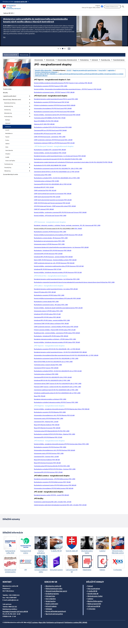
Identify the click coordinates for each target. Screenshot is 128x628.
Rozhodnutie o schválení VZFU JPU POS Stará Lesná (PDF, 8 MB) (53, 127)
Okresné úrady (24, 55)
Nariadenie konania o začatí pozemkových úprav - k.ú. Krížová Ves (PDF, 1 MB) (57, 279)
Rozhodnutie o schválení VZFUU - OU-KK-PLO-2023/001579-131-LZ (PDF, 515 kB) (58, 371)
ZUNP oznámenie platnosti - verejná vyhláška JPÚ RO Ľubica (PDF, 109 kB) (56, 326)
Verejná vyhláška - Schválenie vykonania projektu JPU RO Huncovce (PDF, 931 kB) (58, 272)
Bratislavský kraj (8, 106)
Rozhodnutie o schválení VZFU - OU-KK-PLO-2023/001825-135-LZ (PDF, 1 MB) (57, 178)
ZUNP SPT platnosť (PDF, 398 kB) (44, 209)
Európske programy (52, 594)
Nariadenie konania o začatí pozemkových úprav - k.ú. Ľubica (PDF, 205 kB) (56, 289)
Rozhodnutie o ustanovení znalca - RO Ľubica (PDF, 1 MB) (51, 305)
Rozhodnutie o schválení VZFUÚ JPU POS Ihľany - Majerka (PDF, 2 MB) (54, 434)
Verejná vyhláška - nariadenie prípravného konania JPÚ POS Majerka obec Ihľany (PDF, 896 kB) (61, 409)
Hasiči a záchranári (52, 604)
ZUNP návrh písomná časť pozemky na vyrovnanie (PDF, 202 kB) (53, 200)
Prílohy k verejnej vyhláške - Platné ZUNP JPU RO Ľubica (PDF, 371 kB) (55, 330)
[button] (9, 13)
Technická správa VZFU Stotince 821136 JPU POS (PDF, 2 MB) (52, 466)
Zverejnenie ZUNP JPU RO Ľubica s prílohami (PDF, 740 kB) (51, 323)
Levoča (7, 130)
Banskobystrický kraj (9, 103)
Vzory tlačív (102, 70)
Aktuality (5, 92)
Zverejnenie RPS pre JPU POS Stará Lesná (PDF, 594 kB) (50, 130)
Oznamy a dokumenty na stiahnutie (46, 72)
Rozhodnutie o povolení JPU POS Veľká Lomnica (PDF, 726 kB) (52, 482)
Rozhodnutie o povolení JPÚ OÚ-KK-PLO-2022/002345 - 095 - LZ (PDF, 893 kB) (57, 349)
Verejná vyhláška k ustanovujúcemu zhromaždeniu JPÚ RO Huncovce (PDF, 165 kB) (58, 235)
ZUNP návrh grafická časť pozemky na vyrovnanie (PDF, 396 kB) (52, 193)
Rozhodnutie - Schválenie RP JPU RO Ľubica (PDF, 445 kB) (51, 336)
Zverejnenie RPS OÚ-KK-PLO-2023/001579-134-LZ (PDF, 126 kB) (53, 377)
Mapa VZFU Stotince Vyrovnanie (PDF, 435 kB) (47, 463)
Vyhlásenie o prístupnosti (55, 622)
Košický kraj (7, 109)
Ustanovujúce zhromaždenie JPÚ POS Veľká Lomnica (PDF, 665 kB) (53, 488)
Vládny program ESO (94, 604)
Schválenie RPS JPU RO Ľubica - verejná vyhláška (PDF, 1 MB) (52, 320)
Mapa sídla (42, 622)
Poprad (7, 137)
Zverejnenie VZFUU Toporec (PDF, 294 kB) (46, 368)
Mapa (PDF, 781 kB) (39, 396)
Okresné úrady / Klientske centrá (12, 99)
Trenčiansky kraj (8, 164)
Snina (6, 147)
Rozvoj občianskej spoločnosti (56, 611)
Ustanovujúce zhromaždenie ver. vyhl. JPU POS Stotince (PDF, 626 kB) (54, 450)
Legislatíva (111, 70)
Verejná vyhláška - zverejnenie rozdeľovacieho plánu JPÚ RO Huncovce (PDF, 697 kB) (59, 266)
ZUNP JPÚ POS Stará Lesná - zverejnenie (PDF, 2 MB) (49, 137)
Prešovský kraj (8, 116)
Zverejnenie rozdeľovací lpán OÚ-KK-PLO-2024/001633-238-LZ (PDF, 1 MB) (56, 390)
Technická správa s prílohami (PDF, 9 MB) (46, 374)
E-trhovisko (91, 609)
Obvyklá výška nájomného (43, 70)
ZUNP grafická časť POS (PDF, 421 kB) (45, 190)
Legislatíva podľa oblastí (9, 96)
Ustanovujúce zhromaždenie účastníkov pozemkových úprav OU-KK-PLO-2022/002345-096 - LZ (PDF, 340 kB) (66, 355)
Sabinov (7, 143)
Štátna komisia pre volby (54, 589)
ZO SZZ (69, 70)
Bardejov (7, 120)
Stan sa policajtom (93, 589)
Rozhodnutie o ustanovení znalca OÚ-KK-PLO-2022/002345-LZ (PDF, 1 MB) (56, 358)
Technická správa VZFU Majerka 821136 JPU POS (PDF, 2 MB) (51, 431)
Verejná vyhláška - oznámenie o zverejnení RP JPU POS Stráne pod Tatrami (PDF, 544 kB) (60, 212)
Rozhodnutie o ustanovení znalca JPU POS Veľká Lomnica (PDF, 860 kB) (55, 485)
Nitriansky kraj (8, 113)
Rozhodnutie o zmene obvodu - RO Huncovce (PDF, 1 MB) (51, 238)
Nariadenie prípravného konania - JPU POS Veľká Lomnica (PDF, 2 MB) (54, 479)
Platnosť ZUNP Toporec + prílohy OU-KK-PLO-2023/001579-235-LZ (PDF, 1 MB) (57, 387)
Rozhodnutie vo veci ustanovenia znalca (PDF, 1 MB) (49, 241)
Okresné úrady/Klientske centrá (56, 591)
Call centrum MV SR (93, 606)
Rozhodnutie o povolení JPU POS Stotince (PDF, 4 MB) (50, 447)
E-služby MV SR (92, 591)
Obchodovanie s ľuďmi (94, 596)
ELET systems (33, 622)
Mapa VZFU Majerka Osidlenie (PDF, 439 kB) (46, 425)
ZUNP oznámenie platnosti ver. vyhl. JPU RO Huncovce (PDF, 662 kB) (54, 263)
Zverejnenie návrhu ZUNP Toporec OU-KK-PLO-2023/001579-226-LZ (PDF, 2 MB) (57, 383)
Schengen (49, 609)
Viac (4, 37)
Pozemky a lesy (105, 60)
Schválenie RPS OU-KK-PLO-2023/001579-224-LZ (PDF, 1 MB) (52, 380)
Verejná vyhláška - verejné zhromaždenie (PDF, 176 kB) (50, 153)
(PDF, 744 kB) (58, 228)
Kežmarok (8, 126)
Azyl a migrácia (51, 599)
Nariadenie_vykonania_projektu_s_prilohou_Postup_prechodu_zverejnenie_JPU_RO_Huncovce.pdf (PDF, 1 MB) (67, 225)
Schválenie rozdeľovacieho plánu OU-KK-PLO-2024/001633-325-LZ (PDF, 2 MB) (57, 393)
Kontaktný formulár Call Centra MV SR (15, 611)
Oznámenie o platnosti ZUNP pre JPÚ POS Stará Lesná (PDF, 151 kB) (54, 143)
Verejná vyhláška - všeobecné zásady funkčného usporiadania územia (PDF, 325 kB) (58, 308)
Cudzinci (90, 599)
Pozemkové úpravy (118, 60)
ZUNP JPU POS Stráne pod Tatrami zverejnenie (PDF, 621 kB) (52, 203)
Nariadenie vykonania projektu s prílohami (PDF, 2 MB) (50, 399)
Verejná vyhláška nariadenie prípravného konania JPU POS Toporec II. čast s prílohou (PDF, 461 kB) (63, 83)
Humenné (7, 123)
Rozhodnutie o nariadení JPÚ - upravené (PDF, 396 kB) (50, 149)
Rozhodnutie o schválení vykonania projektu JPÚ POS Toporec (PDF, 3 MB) (56, 402)
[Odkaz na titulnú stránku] (12, 6)
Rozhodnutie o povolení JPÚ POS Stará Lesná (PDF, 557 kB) (51, 102)
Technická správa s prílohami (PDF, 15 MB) (46, 181)
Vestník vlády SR (92, 594)
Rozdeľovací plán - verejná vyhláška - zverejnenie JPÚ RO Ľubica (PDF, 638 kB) (57, 333)
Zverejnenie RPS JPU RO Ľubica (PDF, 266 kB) (47, 317)
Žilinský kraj (7, 171)
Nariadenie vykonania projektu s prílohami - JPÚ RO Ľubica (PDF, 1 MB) (55, 339)
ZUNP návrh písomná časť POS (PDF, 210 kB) (47, 197)
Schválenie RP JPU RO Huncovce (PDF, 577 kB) (47, 269)
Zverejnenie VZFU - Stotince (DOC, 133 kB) (46, 456)
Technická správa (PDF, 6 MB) (42, 175)
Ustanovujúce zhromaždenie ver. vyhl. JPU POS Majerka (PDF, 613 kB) (54, 415)
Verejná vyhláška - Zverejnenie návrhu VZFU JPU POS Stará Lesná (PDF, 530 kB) (57, 115)
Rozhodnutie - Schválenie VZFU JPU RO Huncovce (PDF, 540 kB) (52, 250)
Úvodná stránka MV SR (10, 55)
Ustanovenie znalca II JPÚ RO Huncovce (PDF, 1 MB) (49, 244)
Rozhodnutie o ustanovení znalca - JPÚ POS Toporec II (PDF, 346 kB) (54, 92)
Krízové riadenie (51, 606)
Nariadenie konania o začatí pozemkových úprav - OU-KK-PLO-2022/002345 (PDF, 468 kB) (60, 352)
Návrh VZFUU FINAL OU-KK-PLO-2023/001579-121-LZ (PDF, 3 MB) (53, 361)
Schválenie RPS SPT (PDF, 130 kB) (44, 187)
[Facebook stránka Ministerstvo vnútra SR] (102, 6)
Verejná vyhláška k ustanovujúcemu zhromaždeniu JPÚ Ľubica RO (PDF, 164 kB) (57, 298)
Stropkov (7, 154)
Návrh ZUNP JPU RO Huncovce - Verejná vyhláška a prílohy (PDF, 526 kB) (55, 260)
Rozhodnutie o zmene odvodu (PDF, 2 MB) (46, 301)
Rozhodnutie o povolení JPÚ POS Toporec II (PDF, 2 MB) (50, 86)
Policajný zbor (50, 596)
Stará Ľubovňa (9, 150)
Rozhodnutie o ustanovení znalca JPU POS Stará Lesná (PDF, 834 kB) (54, 111)
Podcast (90, 586)
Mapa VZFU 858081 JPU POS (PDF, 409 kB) (46, 121)
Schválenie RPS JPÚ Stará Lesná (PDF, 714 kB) (47, 133)
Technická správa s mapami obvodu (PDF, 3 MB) (48, 365)
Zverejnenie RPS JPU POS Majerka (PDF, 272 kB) (48, 437)
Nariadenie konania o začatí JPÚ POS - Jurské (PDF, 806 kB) (51, 495)
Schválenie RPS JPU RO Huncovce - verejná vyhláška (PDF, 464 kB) (53, 257)
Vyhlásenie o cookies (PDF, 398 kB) (76, 622)
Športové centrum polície (54, 614)
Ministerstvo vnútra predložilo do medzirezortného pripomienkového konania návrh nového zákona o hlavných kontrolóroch (35, 20)
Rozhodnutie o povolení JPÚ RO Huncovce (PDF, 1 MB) (50, 231)
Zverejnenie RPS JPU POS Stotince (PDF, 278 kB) (48, 472)
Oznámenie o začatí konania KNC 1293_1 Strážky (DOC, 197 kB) (52, 502)
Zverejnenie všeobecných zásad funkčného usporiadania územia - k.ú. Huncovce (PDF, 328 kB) (61, 247)
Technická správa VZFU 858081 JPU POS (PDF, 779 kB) (49, 118)
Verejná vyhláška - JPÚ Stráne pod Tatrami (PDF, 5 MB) (50, 215)
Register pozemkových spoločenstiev (85, 70)
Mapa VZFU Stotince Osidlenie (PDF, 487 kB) (47, 460)
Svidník (7, 157)
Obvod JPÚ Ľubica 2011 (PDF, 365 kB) (45, 292)
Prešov (7, 140)
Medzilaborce (9, 133)
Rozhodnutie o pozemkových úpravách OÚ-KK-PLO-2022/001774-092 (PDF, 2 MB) (58, 159)
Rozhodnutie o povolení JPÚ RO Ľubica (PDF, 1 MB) (49, 295)
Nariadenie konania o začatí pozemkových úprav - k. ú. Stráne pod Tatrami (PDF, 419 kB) (60, 156)
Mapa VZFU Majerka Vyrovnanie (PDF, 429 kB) (47, 428)
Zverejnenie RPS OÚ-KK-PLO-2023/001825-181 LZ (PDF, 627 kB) (52, 184)
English (98, 5)
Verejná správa (50, 601)
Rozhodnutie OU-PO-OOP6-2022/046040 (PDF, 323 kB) (50, 165)
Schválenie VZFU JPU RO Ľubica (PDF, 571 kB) (47, 314)
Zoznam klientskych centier (10, 174)
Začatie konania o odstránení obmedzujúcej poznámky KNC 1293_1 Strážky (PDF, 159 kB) (60, 505)
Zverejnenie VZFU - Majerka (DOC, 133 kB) (46, 421)
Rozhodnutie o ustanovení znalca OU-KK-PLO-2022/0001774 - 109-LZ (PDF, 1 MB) (58, 168)
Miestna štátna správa (94, 601)
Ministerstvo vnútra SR (53, 586)
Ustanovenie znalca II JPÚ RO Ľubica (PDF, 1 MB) (48, 311)
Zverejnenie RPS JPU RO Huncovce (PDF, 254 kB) (48, 253)
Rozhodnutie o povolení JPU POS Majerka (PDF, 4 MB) (50, 412)
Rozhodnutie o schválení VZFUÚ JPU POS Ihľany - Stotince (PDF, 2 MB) (54, 469)
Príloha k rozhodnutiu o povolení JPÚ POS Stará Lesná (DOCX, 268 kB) (54, 105)
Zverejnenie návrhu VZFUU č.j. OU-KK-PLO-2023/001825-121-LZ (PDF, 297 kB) (56, 171)
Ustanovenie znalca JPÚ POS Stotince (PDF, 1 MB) (49, 453)
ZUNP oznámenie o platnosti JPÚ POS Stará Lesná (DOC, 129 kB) (53, 140)
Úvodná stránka (7, 89)
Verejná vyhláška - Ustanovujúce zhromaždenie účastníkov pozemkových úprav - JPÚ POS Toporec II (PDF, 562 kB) (67, 89)
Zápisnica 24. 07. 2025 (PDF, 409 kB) (44, 124)
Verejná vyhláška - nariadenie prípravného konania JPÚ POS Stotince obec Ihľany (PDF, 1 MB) (61, 444)
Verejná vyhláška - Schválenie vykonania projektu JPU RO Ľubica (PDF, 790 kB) (57, 342)
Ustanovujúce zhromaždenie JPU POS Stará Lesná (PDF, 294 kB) (53, 108)
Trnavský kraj (7, 167)
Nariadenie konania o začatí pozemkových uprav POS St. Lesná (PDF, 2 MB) (56, 99)
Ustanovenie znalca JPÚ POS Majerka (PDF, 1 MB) (48, 418)
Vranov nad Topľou (10, 160)
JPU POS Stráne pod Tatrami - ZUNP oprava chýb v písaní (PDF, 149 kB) (55, 206)
